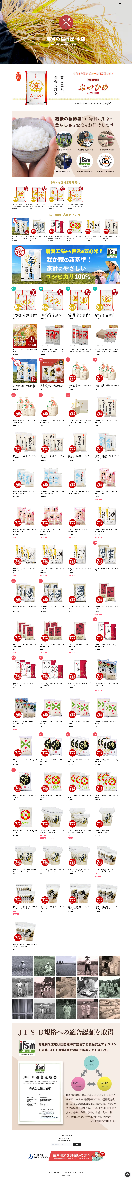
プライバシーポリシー (54, 1172)
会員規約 (81, 1172)
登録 (77, 1144)
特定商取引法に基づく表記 (69, 1172)
